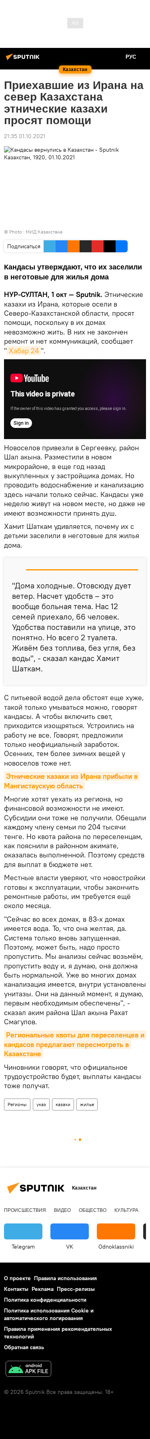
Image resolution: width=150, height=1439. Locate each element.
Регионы (17, 1104)
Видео (62, 1210)
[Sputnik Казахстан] (24, 59)
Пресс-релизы (76, 1289)
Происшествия (25, 1210)
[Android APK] (28, 1370)
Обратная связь (24, 1347)
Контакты (16, 1289)
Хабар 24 (24, 350)
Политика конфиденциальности (45, 1299)
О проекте (17, 1278)
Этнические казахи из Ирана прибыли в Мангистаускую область (72, 781)
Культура (126, 1210)
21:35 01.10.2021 (24, 136)
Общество (92, 1210)
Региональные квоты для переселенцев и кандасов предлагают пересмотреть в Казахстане (75, 1044)
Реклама (43, 1289)
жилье (87, 1104)
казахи (63, 1104)
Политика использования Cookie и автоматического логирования (49, 1314)
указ (41, 1104)
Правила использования (65, 1278)
